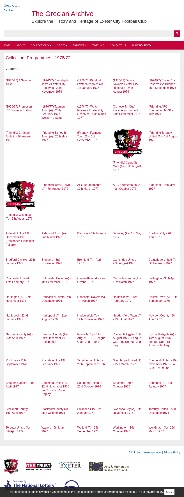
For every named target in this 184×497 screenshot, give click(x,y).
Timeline (98, 45)
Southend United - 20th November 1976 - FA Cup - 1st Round (163, 364)
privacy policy (154, 491)
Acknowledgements (149, 452)
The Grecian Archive (62, 13)
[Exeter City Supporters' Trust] (39, 469)
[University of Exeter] (70, 469)
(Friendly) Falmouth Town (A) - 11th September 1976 (89, 136)
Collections (40, 45)
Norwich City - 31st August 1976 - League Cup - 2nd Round (91, 338)
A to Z (61, 45)
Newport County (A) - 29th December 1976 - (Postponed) (56, 338)
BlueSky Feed (141, 45)
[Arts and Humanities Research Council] (109, 469)
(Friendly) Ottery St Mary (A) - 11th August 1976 (127, 166)
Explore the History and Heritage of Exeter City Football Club (89, 21)
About (20, 45)
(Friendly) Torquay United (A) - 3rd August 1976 (163, 136)
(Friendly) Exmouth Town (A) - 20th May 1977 (54, 136)
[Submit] (177, 33)
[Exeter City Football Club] (11, 469)
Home (6, 45)
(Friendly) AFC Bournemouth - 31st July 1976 (161, 110)
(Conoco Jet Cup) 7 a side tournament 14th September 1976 (126, 110)
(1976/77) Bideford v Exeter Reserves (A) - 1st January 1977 (91, 84)
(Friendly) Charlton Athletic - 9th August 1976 (18, 136)
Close (169, 492)
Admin (132, 452)
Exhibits (78, 45)
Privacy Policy (172, 452)
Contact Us (118, 45)
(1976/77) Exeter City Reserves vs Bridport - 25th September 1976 (163, 84)
